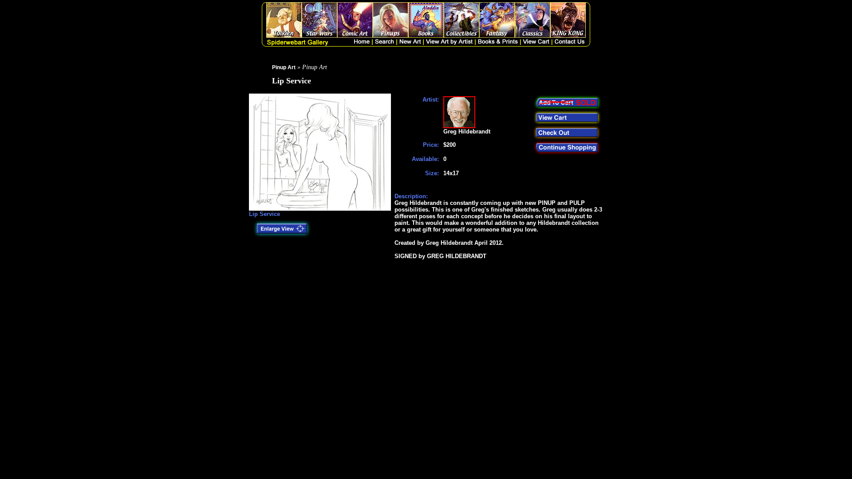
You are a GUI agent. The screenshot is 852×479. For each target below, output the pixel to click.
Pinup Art (284, 67)
